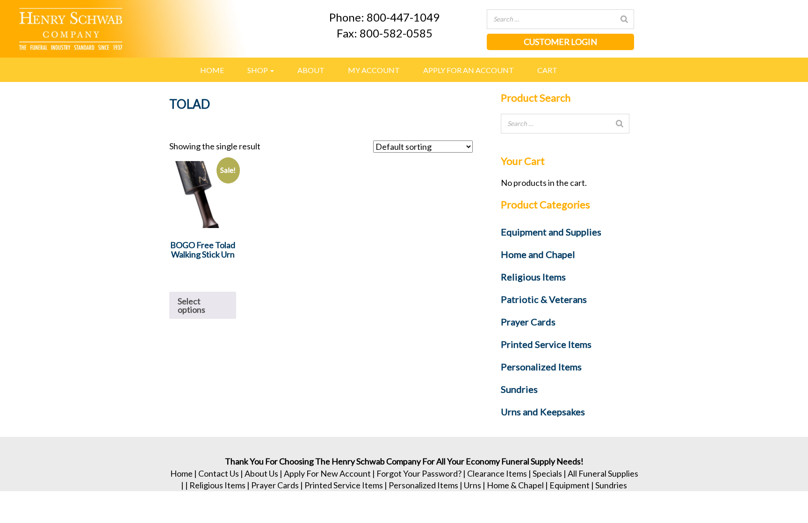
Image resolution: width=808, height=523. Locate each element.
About (311, 70)
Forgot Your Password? (419, 473)
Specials (547, 473)
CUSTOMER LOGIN (560, 42)
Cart (547, 70)
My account (374, 70)
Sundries (611, 485)
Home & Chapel (515, 485)
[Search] (624, 19)
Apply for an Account (468, 70)
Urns (472, 485)
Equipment (569, 485)
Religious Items (217, 485)
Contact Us (218, 473)
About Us (261, 473)
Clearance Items (497, 473)
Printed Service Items (343, 485)
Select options (191, 305)
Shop (258, 70)
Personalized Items (423, 485)
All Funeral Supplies (603, 473)
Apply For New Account (327, 473)
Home (212, 70)
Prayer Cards (275, 485)
